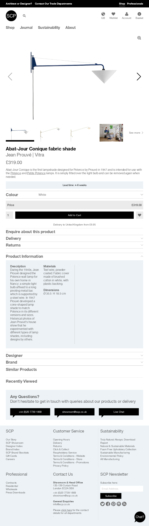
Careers (10, 459)
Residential (12, 485)
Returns (13, 245)
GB (103, 17)
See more (134, 132)
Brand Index (12, 449)
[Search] (25, 16)
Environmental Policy (111, 455)
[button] (138, 77)
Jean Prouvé (18, 155)
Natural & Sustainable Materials (117, 446)
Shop (122, 3)
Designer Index (14, 446)
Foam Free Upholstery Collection (118, 449)
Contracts (11, 482)
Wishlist (113, 17)
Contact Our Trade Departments (53, 3)
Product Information (24, 256)
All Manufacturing (110, 459)
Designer (14, 355)
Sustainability (49, 27)
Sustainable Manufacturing (115, 452)
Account (126, 17)
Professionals (135, 3)
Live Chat (119, 411)
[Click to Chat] (139, 516)
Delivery (13, 238)
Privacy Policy (61, 465)
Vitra (39, 155)
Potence (16, 173)
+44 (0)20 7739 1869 (30, 411)
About (70, 27)
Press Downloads (15, 492)
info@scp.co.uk (61, 504)
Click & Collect (61, 449)
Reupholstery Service (65, 452)
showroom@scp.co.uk (74, 411)
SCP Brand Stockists (17, 452)
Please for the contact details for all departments (70, 511)
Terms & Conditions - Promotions (71, 462)
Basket (139, 16)
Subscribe (111, 495)
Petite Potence (36, 173)
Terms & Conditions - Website (69, 455)
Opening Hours (61, 439)
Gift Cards (11, 455)
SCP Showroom (14, 442)
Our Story (11, 439)
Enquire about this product (30, 231)
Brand (11, 362)
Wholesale (11, 489)
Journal (26, 27)
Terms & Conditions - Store (67, 459)
